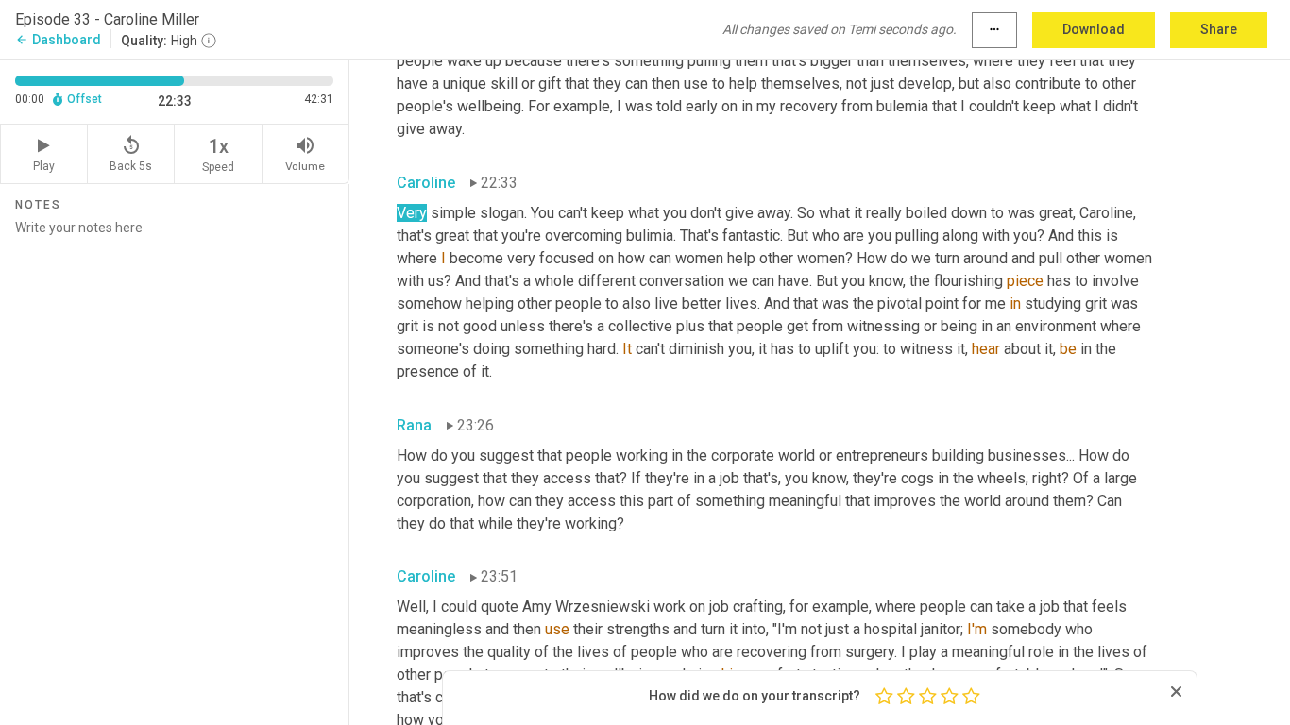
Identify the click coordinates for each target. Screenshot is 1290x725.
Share (1218, 29)
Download (1093, 29)
